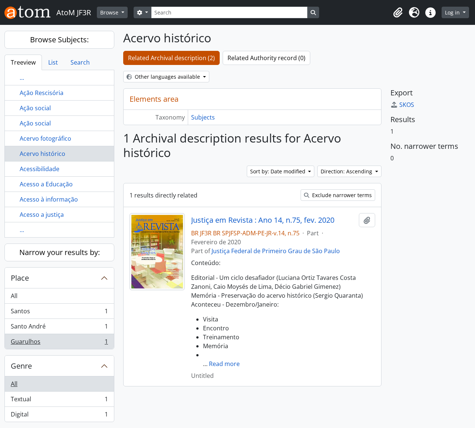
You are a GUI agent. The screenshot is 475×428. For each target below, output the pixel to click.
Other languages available (167, 76)
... (22, 77)
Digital (59, 416)
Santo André (59, 328)
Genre (21, 366)
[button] (398, 12)
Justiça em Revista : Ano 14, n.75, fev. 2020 (262, 220)
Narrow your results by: (59, 252)
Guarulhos (59, 343)
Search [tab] (80, 62)
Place (20, 278)
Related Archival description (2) (171, 58)
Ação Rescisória (41, 93)
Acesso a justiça (42, 214)
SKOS (406, 105)
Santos (59, 313)
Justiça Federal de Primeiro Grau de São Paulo (276, 251)
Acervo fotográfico (45, 138)
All (14, 296)
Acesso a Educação (46, 184)
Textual (59, 401)
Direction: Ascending (347, 171)
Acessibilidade (39, 169)
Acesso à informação (49, 199)
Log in (453, 12)
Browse (110, 12)
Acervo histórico (42, 154)
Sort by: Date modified (278, 171)
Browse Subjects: (59, 40)
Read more (224, 364)
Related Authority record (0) (266, 58)
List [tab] (53, 62)
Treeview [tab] (23, 62)
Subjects (203, 117)
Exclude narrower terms (341, 195)
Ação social (35, 108)
